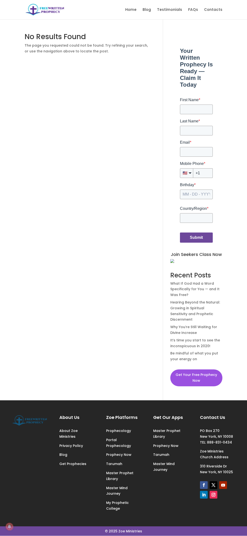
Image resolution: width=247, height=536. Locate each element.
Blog (147, 10)
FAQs (193, 10)
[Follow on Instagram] (213, 495)
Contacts (213, 10)
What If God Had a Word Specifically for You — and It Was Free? (195, 289)
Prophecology (118, 430)
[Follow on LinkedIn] (204, 495)
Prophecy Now (118, 454)
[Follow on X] (213, 485)
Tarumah (114, 463)
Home (131, 10)
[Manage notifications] (9, 526)
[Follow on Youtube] (223, 485)
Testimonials (169, 10)
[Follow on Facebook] (204, 485)
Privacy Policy (71, 445)
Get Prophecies (72, 463)
